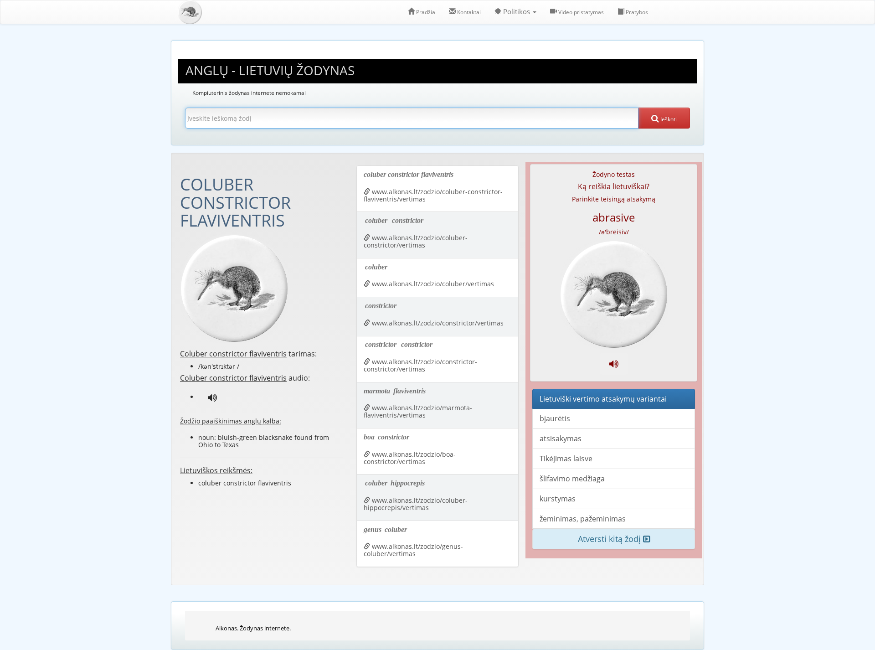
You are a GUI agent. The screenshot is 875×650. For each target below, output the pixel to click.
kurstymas (558, 499)
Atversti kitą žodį (610, 538)
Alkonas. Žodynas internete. (253, 628)
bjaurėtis (555, 418)
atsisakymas (561, 438)
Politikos (516, 11)
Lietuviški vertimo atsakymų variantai (603, 399)
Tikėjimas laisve (566, 459)
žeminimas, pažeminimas (583, 519)
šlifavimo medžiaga (572, 479)
